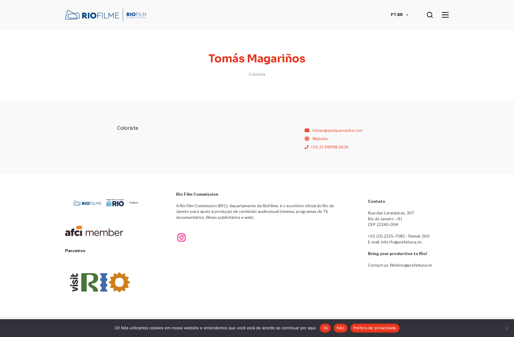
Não (340, 327)
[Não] (507, 328)
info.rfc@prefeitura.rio (401, 242)
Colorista (257, 74)
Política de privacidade (375, 327)
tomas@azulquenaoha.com (337, 130)
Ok (325, 327)
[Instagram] (181, 237)
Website (320, 138)
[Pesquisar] (430, 15)
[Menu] (445, 14)
